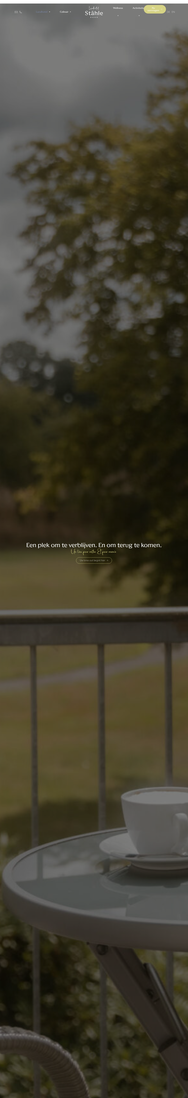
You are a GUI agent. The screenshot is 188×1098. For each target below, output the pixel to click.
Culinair (64, 11)
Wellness (118, 8)
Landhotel (41, 11)
